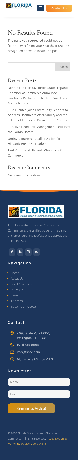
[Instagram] (28, 252)
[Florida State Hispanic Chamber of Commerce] (19, 6)
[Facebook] (12, 252)
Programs (17, 290)
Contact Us (59, 8)
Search (63, 67)
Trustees (17, 301)
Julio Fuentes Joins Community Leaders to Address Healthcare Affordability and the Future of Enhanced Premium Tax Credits (38, 115)
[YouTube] (36, 252)
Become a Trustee (23, 306)
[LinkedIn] (20, 252)
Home (15, 273)
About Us (17, 278)
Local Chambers (21, 284)
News (14, 295)
